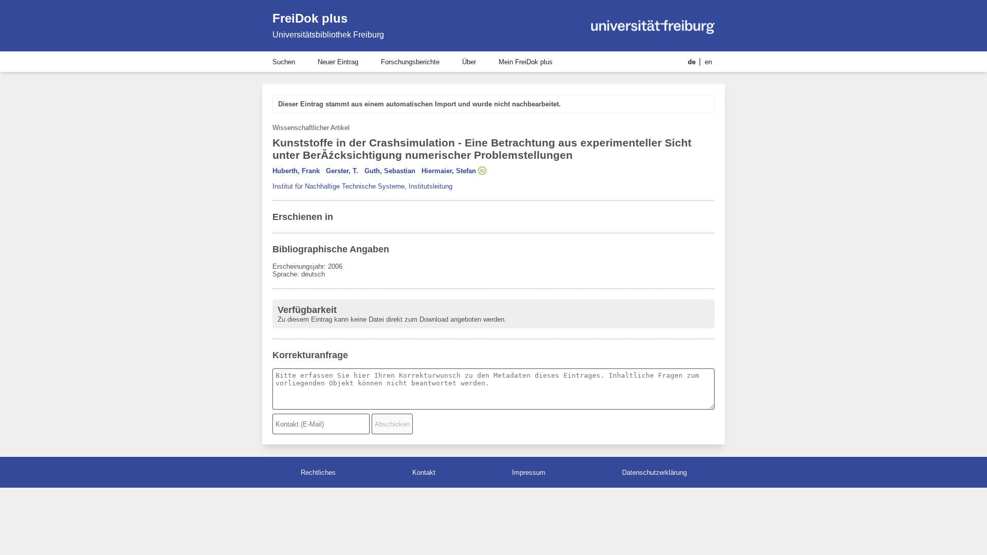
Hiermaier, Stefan (449, 171)
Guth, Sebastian (389, 171)
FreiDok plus (310, 18)
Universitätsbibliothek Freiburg (328, 34)
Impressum (528, 472)
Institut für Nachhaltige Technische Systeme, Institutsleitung (362, 186)
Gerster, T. (342, 171)
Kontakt (423, 472)
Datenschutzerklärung (654, 472)
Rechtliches (318, 472)
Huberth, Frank (296, 171)
